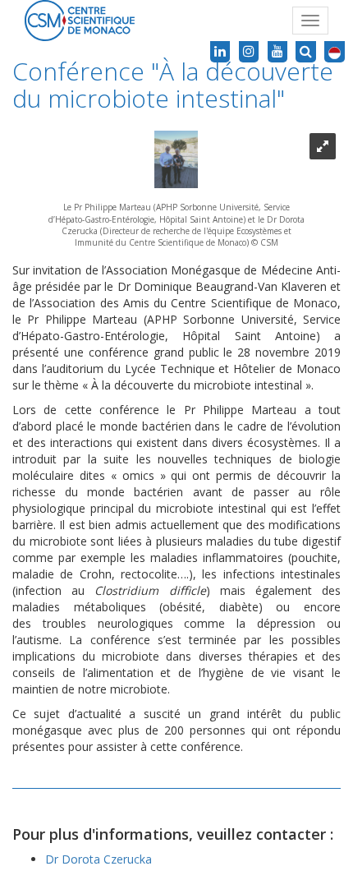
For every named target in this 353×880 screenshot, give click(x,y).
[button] (334, 52)
